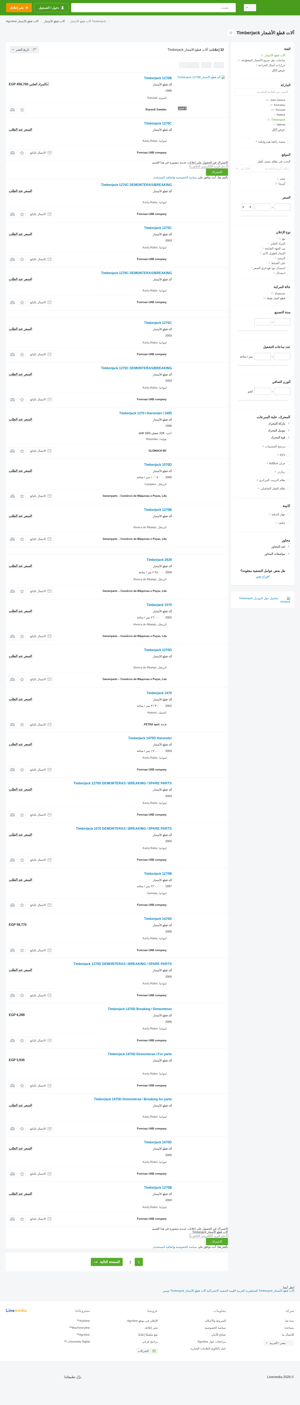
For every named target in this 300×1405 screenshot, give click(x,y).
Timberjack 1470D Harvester (150, 738)
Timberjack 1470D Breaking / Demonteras (140, 1009)
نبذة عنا (289, 1320)
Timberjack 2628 (159, 559)
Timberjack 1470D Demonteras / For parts (140, 1054)
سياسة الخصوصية (186, 177)
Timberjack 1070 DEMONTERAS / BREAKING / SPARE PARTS (124, 828)
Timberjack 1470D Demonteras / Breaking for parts (133, 1099)
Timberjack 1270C (158, 123)
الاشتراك (217, 172)
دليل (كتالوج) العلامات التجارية (208, 1348)
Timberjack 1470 (159, 693)
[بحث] (231, 7)
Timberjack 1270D (158, 650)
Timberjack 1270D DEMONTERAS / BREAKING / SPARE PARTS (122, 783)
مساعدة (289, 1327)
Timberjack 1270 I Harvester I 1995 (145, 413)
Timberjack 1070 (159, 605)
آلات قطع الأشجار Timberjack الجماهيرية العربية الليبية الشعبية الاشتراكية (250, 1290)
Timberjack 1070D (158, 464)
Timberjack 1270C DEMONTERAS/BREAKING (136, 185)
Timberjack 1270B (158, 78)
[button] (22, 109)
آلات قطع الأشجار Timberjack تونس (184, 1290)
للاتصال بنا (288, 1334)
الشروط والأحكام (215, 1320)
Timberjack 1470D (158, 918)
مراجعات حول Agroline (212, 1341)
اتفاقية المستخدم (163, 177)
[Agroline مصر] (277, 7)
